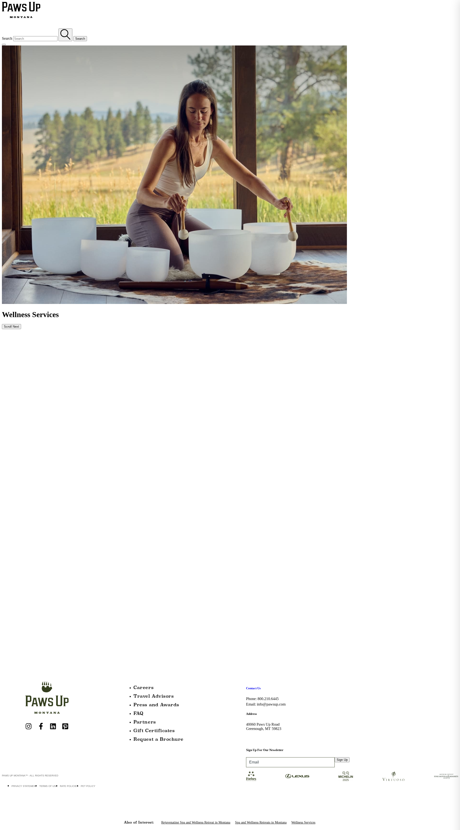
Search (7, 38)
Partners (144, 721)
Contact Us (253, 688)
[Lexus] (297, 776)
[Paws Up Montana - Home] (21, 10)
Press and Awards (156, 704)
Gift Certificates (154, 730)
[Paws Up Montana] (47, 697)
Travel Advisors (153, 696)
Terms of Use (48, 786)
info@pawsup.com (271, 704)
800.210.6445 (268, 699)
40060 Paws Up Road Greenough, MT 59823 (263, 726)
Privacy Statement (24, 786)
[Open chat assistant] (449, 819)
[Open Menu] (4, 44)
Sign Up (342, 760)
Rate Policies (69, 786)
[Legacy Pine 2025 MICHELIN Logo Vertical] (345, 776)
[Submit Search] (65, 34)
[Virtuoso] (393, 776)
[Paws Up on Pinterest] (65, 726)
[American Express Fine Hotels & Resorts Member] (446, 776)
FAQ (138, 713)
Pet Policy (88, 786)
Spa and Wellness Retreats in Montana (261, 822)
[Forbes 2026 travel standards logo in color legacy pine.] (251, 776)
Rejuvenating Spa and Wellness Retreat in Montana (195, 822)
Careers (143, 687)
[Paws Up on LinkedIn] (53, 726)
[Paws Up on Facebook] (41, 726)
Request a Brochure (158, 739)
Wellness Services (303, 822)
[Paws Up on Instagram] (29, 726)
